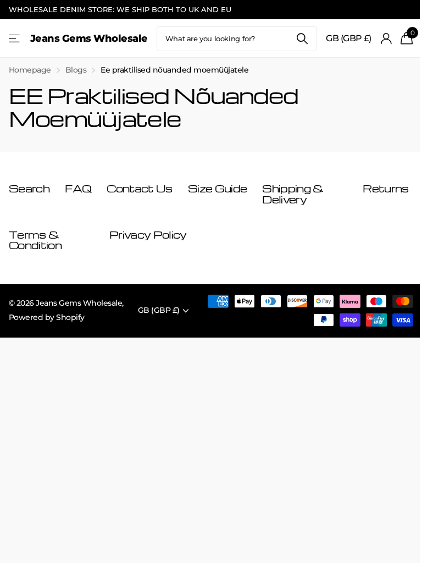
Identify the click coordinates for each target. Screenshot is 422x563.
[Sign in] (386, 38)
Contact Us (139, 188)
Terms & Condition (35, 240)
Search (302, 38)
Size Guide (217, 188)
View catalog (15, 39)
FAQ (78, 188)
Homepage (30, 70)
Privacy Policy (147, 234)
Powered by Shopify (47, 317)
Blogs (75, 70)
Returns (385, 188)
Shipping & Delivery (292, 193)
